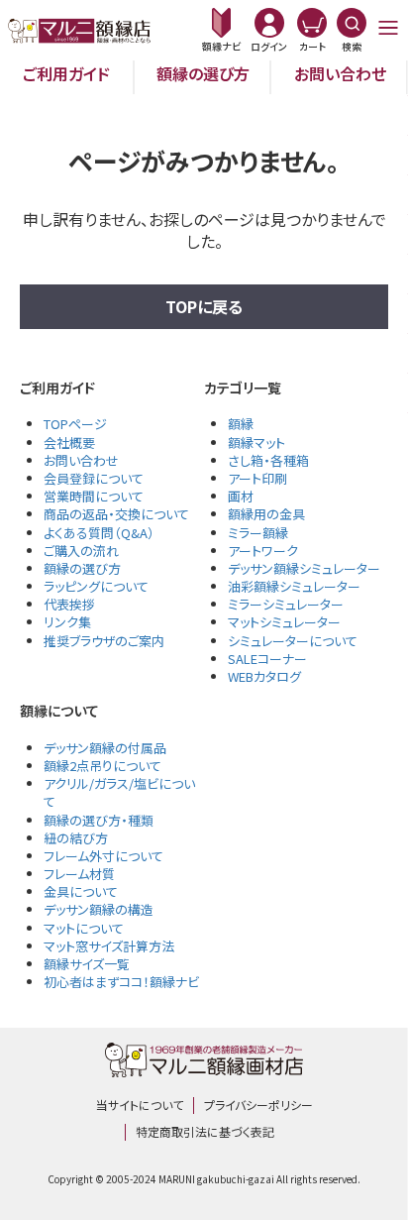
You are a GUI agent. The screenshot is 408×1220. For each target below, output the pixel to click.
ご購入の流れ (81, 550)
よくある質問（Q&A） (99, 532)
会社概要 (69, 442)
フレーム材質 (79, 873)
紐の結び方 (76, 838)
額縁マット (256, 442)
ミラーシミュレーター (286, 604)
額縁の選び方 (203, 73)
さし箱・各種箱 (268, 460)
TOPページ (75, 423)
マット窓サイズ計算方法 (109, 946)
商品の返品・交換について (116, 513)
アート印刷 (257, 478)
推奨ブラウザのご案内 (104, 640)
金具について (81, 891)
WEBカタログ (264, 676)
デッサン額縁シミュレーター (304, 568)
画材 (241, 496)
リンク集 (67, 621)
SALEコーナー (267, 658)
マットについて (84, 928)
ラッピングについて (96, 586)
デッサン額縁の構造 (98, 909)
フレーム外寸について (103, 855)
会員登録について (94, 478)
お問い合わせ (340, 73)
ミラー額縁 (258, 532)
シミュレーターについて (292, 640)
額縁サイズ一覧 (87, 963)
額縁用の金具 (266, 513)
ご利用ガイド (66, 73)
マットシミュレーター (284, 621)
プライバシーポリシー (258, 1104)
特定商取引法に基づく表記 (205, 1131)
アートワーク (263, 550)
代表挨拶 (69, 604)
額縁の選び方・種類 (98, 820)
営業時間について (94, 496)
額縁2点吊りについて (102, 765)
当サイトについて (139, 1104)
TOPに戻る (204, 306)
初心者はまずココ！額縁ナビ (121, 981)
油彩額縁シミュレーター (294, 586)
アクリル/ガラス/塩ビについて (119, 792)
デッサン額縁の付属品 (105, 747)
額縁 (241, 423)
